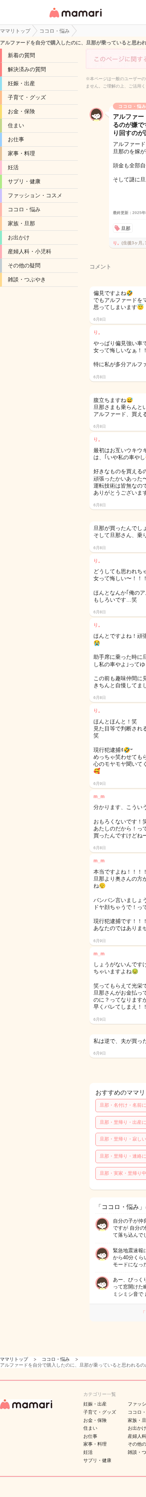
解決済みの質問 (27, 69)
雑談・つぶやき (27, 279)
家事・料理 (21, 153)
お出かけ (19, 237)
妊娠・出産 (21, 83)
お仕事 (16, 139)
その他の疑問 (24, 265)
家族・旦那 (21, 223)
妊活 (13, 167)
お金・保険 (21, 111)
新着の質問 (21, 55)
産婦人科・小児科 (29, 251)
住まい (16, 125)
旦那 (125, 228)
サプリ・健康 (24, 181)
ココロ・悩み (24, 209)
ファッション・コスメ (35, 195)
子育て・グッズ (27, 97)
